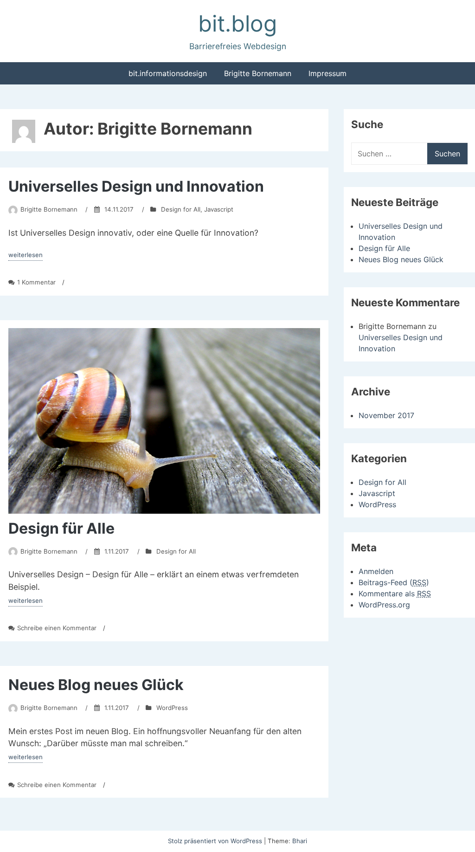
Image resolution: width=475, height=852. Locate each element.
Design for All (180, 209)
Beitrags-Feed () (394, 582)
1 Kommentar (36, 282)
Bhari (299, 841)
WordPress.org (384, 604)
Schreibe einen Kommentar (56, 628)
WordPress (172, 707)
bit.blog (237, 23)
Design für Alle (61, 528)
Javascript (218, 209)
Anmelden (376, 571)
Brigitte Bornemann (257, 73)
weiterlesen (25, 256)
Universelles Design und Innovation (136, 186)
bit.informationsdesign (167, 73)
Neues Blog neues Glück (96, 685)
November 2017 (386, 415)
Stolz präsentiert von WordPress (216, 841)
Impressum (327, 73)
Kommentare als (395, 593)
